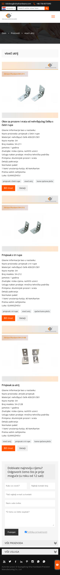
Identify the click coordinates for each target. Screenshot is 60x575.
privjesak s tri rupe (10, 311)
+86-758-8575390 (44, 3)
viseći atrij (28, 181)
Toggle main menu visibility (53, 16)
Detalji (22, 188)
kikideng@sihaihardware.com (18, 3)
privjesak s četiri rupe (11, 181)
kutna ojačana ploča (45, 181)
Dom (4, 33)
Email (8, 187)
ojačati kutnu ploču (42, 311)
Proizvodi (15, 33)
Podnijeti (11, 532)
